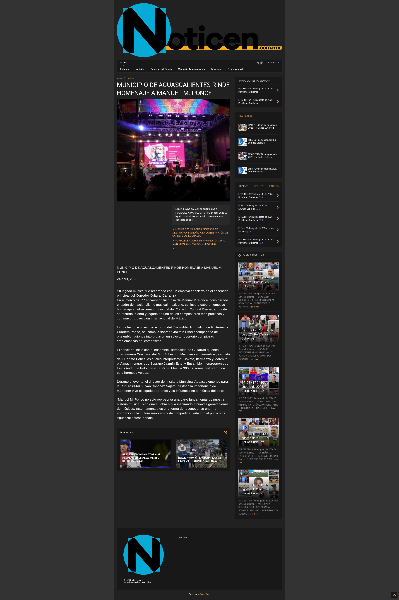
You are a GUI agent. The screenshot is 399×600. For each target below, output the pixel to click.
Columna (124, 69)
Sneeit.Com (205, 594)
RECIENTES (245, 115)
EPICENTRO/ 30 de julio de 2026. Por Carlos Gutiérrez (258, 282)
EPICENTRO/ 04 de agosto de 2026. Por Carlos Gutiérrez (255, 438)
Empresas (216, 69)
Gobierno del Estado (161, 69)
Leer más (255, 307)
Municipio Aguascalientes (191, 69)
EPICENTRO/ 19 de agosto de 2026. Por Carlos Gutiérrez (255, 489)
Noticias (140, 69)
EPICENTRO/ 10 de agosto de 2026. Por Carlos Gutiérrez (255, 387)
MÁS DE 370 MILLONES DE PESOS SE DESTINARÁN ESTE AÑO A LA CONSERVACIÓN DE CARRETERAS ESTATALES (200, 232)
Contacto (183, 537)
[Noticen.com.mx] (199, 55)
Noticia (131, 78)
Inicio (119, 78)
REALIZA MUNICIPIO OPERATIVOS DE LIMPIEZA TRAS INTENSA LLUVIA (199, 459)
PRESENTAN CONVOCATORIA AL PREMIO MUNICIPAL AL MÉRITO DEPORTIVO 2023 (141, 458)
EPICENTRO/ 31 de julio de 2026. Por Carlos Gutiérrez (258, 334)
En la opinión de (236, 69)
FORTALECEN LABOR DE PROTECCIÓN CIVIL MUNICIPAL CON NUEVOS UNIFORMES (198, 242)
